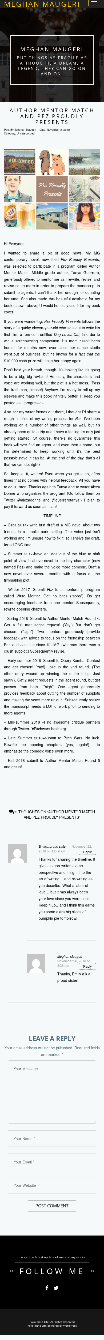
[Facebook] (46, 1289)
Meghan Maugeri (69, 956)
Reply (87, 851)
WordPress (70, 1325)
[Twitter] (56, 1289)
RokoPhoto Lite (37, 1325)
